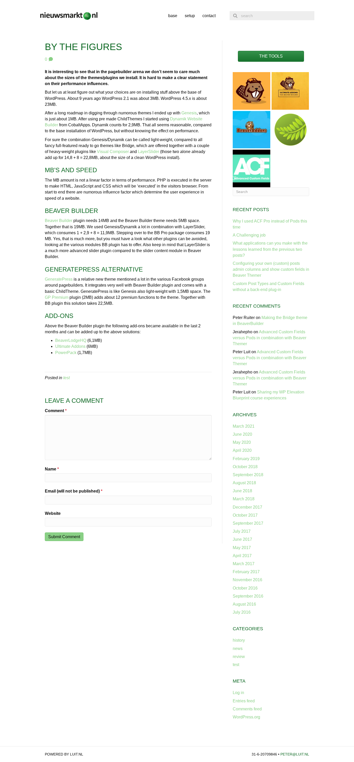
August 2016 (244, 604)
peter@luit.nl (294, 754)
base (172, 15)
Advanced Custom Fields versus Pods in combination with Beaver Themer (269, 338)
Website (53, 513)
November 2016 (247, 580)
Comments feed (247, 709)
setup (190, 15)
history (239, 640)
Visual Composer (113, 151)
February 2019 (246, 458)
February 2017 (246, 572)
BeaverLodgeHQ (70, 340)
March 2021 (243, 426)
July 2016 (242, 612)
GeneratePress (59, 279)
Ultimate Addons (70, 346)
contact (209, 15)
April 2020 (242, 450)
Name (52, 469)
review (239, 656)
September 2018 (248, 475)
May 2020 (242, 442)
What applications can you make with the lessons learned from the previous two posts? (270, 249)
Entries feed (244, 701)
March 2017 (243, 564)
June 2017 (242, 539)
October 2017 (245, 515)
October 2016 (245, 588)
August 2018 (244, 483)
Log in (238, 692)
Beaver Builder (58, 220)
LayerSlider (148, 151)
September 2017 (248, 523)
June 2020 (242, 434)
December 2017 (247, 507)
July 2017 (242, 531)
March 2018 (243, 499)
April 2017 (242, 555)
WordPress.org (246, 717)
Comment (56, 410)
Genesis (189, 113)
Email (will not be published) (73, 491)
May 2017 (242, 547)
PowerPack (65, 352)
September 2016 (248, 596)
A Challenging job (249, 235)
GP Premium (56, 297)
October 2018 (245, 467)
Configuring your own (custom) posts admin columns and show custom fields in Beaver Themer (271, 269)
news (238, 648)
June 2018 (242, 491)
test (66, 378)
